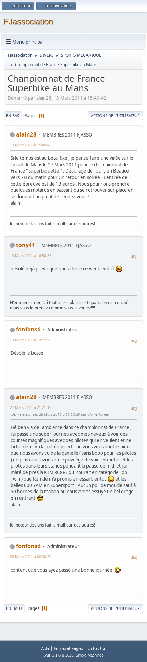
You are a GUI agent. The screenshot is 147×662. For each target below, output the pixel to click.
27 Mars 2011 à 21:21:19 (30, 407)
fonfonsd (28, 329)
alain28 (26, 134)
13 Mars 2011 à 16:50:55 (30, 255)
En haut (14, 608)
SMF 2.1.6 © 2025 (58, 655)
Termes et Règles (68, 648)
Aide (45, 648)
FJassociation (28, 21)
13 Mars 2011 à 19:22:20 (30, 339)
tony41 (25, 245)
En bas (12, 115)
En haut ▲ (97, 648)
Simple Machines (90, 655)
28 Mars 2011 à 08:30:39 (30, 556)
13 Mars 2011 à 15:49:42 (30, 144)
